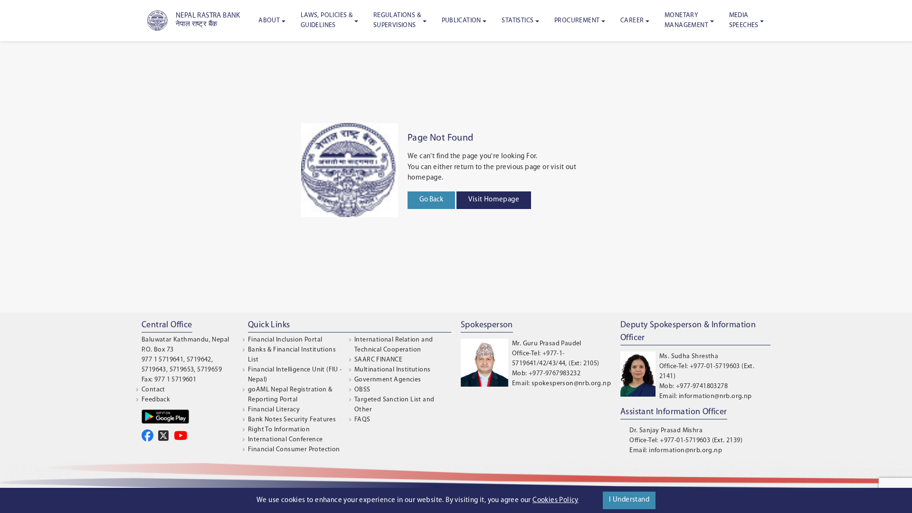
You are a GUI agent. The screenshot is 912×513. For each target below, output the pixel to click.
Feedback (156, 399)
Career (632, 20)
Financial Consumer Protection (294, 449)
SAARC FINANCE (378, 359)
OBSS (362, 389)
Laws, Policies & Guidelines (326, 20)
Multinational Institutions (392, 369)
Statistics (517, 20)
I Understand (629, 500)
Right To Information (279, 429)
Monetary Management (686, 20)
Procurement (576, 20)
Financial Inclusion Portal (285, 339)
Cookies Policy (555, 500)
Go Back (431, 199)
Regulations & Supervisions (397, 20)
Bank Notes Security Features (292, 419)
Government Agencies (387, 379)
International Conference (285, 439)
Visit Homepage (493, 199)
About (269, 20)
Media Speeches (744, 20)
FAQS (362, 419)
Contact (153, 389)
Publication (461, 20)
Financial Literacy (274, 409)
